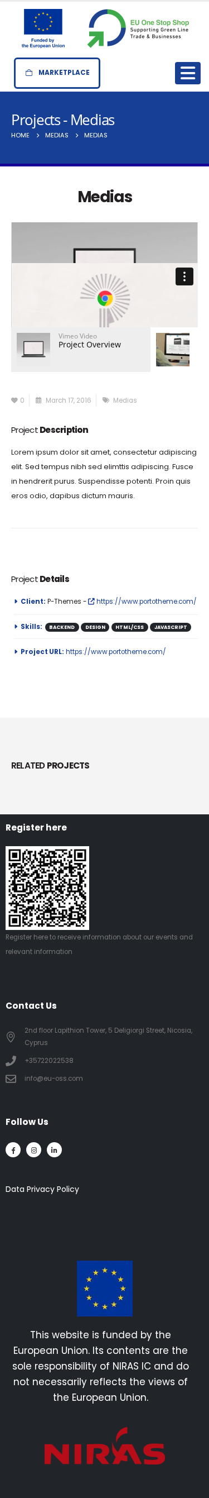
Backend (62, 627)
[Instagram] (33, 1149)
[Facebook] (13, 1149)
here (40, 937)
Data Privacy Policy (42, 1189)
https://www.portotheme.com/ (146, 601)
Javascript (170, 627)
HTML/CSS (129, 627)
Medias (125, 400)
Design (95, 627)
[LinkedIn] (54, 1149)
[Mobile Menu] (188, 73)
